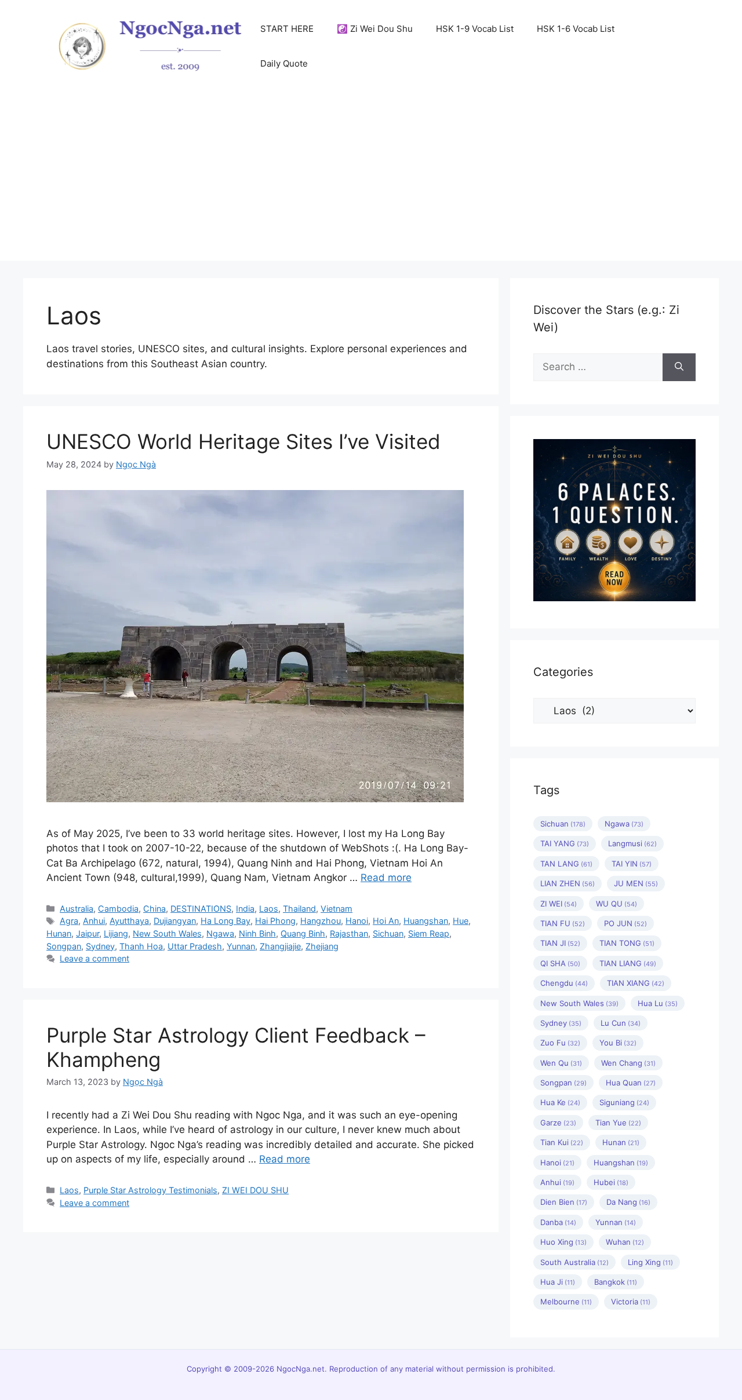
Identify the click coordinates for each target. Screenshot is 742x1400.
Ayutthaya (129, 921)
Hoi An (386, 921)
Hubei (611, 1182)
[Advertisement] (371, 179)
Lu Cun (621, 1023)
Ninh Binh (257, 933)
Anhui (94, 921)
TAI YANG (564, 843)
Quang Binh (303, 933)
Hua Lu (658, 1003)
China (154, 908)
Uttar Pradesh (195, 946)
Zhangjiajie (280, 946)
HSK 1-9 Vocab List (475, 28)
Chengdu (564, 983)
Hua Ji (557, 1281)
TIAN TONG (626, 943)
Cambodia (118, 908)
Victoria (630, 1301)
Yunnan (241, 946)
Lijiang (116, 933)
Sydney (100, 946)
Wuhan (625, 1242)
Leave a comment (94, 958)
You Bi (617, 1042)
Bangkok (615, 1281)
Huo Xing (563, 1242)
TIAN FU (562, 923)
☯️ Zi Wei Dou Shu (375, 28)
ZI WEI (558, 903)
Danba (558, 1222)
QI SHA (560, 963)
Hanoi (356, 921)
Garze (558, 1122)
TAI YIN (632, 863)
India (245, 908)
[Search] (679, 367)
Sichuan (388, 933)
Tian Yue (618, 1122)
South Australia (574, 1262)
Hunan (58, 933)
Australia (76, 908)
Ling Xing (650, 1262)
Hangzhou (320, 921)
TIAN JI (560, 943)
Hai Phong (275, 921)
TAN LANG (566, 863)
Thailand (299, 908)
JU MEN (636, 883)
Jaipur (87, 933)
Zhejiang (322, 946)
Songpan (63, 946)
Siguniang (624, 1102)
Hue (460, 921)
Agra (69, 921)
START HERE (287, 28)
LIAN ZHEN (567, 883)
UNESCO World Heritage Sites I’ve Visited (243, 441)
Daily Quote (284, 63)
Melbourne (566, 1301)
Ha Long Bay (225, 921)
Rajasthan (349, 933)
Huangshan (425, 921)
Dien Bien (563, 1202)
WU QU (616, 903)
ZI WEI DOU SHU (255, 1190)
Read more (386, 877)
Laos (268, 908)
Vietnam (336, 908)
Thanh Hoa (141, 946)
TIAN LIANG (627, 963)
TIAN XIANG (635, 983)
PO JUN (625, 923)
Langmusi (632, 843)
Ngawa (220, 933)
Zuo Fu (560, 1042)
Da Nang (628, 1202)
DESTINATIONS (200, 908)
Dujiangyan (175, 921)
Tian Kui (561, 1142)
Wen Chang (628, 1063)
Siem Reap (428, 933)
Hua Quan (631, 1082)
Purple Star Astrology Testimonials (150, 1190)
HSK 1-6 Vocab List (575, 28)
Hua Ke (560, 1102)
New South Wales (167, 933)
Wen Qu (561, 1063)
